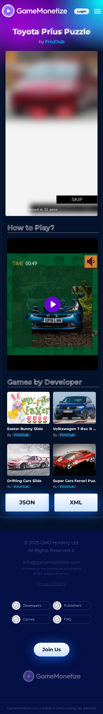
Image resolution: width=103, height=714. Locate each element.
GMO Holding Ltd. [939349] (75, 708)
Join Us (51, 650)
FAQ (67, 619)
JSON (27, 502)
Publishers (72, 605)
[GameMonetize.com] (34, 11)
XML (76, 502)
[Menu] (97, 11)
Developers (32, 605)
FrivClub (55, 41)
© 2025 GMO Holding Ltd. (51, 542)
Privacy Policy (51, 583)
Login (81, 11)
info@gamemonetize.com (51, 562)
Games (29, 619)
